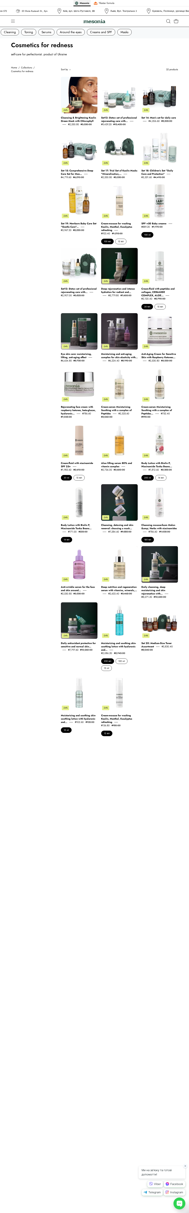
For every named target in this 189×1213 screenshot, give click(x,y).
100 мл (107, 241)
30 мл (147, 306)
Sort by (64, 69)
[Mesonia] (94, 21)
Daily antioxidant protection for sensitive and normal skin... (78, 644)
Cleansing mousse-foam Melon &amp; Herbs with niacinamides (159, 526)
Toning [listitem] (28, 32)
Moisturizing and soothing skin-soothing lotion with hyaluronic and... (118, 646)
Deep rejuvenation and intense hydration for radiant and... (118, 290)
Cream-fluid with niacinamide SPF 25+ (77, 464)
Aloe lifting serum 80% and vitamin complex (116, 464)
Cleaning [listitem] (10, 32)
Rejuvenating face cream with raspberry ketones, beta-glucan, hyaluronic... (78, 410)
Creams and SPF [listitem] (101, 32)
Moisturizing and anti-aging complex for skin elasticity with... (119, 355)
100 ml (147, 234)
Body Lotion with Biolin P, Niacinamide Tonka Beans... (156, 464)
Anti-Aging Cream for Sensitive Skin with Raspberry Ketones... (158, 355)
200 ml (147, 477)
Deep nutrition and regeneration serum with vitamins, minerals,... (119, 588)
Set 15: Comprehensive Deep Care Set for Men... (77, 172)
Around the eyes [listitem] (71, 32)
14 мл (161, 477)
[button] (168, 21)
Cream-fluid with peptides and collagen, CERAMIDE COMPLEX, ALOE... (158, 292)
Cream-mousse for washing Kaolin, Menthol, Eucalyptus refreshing (116, 227)
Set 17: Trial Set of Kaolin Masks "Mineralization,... (119, 172)
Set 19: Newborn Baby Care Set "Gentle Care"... (78, 225)
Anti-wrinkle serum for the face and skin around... (78, 588)
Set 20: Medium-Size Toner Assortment (156, 644)
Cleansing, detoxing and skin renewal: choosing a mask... (117, 526)
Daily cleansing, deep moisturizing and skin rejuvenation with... (153, 590)
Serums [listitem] (46, 32)
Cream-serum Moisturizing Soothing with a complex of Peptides (116, 410)
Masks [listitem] (124, 32)
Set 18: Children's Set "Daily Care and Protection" (157, 172)
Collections (26, 67)
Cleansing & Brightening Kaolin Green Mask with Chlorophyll (78, 119)
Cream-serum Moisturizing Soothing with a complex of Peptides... (156, 410)
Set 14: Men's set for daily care (158, 117)
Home (14, 67)
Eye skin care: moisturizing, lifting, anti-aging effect (76, 355)
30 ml (66, 477)
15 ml (106, 668)
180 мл (147, 539)
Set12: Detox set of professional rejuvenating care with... (119, 119)
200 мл (107, 661)
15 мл (121, 241)
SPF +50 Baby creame (154, 223)
